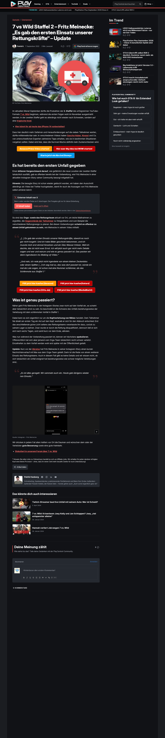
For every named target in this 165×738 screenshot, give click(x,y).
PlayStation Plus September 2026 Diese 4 (91, 10)
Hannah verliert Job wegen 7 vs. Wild (50, 528)
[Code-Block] (45, 577)
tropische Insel (24, 121)
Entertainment (60, 4)
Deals (85, 4)
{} (52, 577)
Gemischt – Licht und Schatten (125, 126)
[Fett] (23, 577)
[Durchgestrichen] (33, 577)
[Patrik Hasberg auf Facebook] (42, 477)
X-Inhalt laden (23, 206)
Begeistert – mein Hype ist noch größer (129, 107)
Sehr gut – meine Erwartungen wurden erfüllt (131, 113)
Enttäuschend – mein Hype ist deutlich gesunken (128, 133)
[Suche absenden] (140, 4)
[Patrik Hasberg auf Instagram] (47, 477)
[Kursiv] (27, 577)
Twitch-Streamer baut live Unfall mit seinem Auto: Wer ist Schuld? (65, 502)
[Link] (49, 577)
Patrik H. (20, 46)
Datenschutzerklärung (83, 210)
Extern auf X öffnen (41, 206)
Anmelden (93, 562)
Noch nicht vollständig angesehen (127, 141)
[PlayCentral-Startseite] (21, 4)
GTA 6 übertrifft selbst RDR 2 (123, 10)
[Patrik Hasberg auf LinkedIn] (51, 477)
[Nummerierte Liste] (36, 577)
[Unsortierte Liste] (39, 577)
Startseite (15, 20)
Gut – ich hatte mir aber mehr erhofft (127, 119)
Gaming (37, 4)
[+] (55, 577)
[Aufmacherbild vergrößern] (56, 76)
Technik (74, 4)
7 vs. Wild (25, 114)
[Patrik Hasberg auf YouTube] (56, 477)
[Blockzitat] (42, 577)
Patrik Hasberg (31, 477)
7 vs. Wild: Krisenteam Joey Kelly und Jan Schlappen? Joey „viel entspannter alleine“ (64, 514)
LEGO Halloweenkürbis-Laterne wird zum (55, 10)
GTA (47, 4)
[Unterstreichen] (30, 577)
